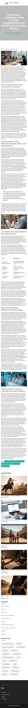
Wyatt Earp (5, 650)
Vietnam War (15, 667)
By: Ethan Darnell (6, 49)
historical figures (15, 671)
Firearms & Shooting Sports (8, 628)
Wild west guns (5, 606)
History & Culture (6, 618)
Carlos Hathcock (6, 664)
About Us (4, 692)
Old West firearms (21, 647)
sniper (15, 664)
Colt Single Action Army (8, 657)
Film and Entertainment (7, 624)
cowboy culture (6, 654)
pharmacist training (6, 463)
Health (3, 634)
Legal (3, 621)
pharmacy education (19, 461)
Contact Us (4, 698)
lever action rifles (16, 654)
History (3, 609)
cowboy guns (14, 650)
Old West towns (13, 660)
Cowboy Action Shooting (7, 615)
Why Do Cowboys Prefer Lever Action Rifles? (10, 496)
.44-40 (18, 657)
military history (6, 667)
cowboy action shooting (8, 643)
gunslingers (5, 671)
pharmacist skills (5, 466)
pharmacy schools (16, 463)
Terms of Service (5, 694)
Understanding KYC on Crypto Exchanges (10, 520)
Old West (4, 674)
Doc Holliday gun (13, 674)
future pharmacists (9, 461)
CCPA (3, 696)
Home (14, 31)
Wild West (4, 612)
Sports (3, 631)
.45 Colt (4, 660)
